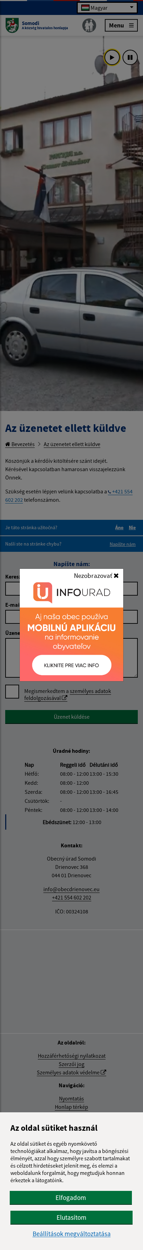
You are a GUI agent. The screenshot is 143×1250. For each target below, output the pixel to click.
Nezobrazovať (93, 575)
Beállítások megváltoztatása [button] (72, 1234)
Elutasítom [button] (71, 1217)
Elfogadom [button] (71, 1197)
